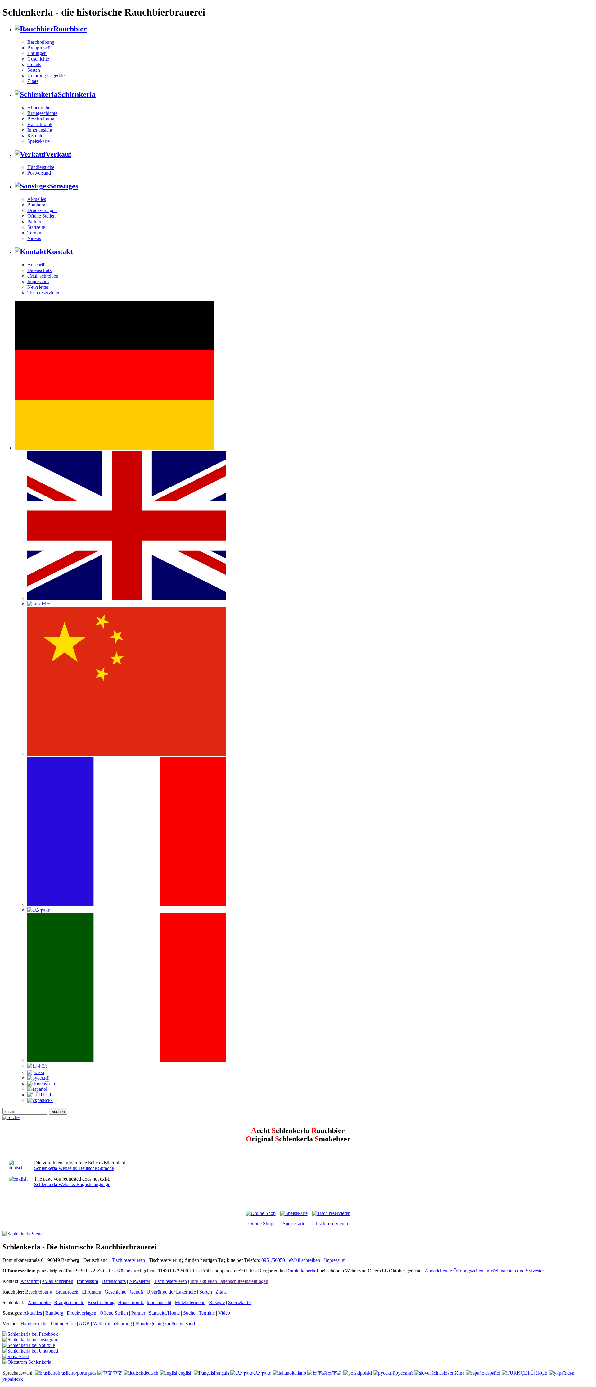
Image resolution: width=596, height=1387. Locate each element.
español (492, 1373)
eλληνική (262, 1373)
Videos (34, 238)
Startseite (36, 227)
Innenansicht (39, 130)
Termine (35, 232)
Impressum (38, 281)
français (221, 1373)
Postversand (39, 172)
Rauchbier (70, 29)
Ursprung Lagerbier (46, 75)
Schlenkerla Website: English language (72, 1184)
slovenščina (453, 1373)
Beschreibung (40, 42)
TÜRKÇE (537, 1373)
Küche (123, 1270)
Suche (189, 1313)
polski (366, 1373)
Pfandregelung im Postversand (165, 1323)
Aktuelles (36, 199)
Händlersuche (40, 167)
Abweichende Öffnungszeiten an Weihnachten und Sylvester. (485, 1270)
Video (224, 1313)
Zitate (32, 81)
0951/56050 (273, 1260)
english (185, 1373)
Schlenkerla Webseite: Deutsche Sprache (74, 1168)
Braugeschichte (42, 113)
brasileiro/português (77, 1373)
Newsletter (37, 287)
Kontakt (59, 251)
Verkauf (58, 154)
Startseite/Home (164, 1313)
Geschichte (38, 58)
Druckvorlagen (42, 210)
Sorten (33, 70)
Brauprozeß (38, 47)
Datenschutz (39, 270)
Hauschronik (39, 124)
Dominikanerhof (302, 1270)
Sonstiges (63, 186)
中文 (117, 1373)
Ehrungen (37, 53)
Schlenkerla (77, 94)
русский (404, 1373)
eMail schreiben (42, 276)
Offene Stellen (41, 216)
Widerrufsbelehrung (112, 1323)
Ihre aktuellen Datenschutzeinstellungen (229, 1281)
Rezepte (35, 135)
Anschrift (36, 264)
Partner (34, 221)
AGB (84, 1323)
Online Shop (260, 1223)
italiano (299, 1373)
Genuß (34, 64)
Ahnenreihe (38, 107)
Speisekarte (38, 141)
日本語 (334, 1373)
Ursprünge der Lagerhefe (171, 1291)
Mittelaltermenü (190, 1302)
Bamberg (36, 204)
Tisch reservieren (44, 292)
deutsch (150, 1373)
